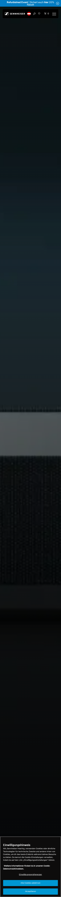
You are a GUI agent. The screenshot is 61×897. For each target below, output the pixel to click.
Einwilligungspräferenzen (30, 875)
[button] (29, 13)
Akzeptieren (30, 891)
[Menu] (54, 13)
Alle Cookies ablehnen (30, 883)
